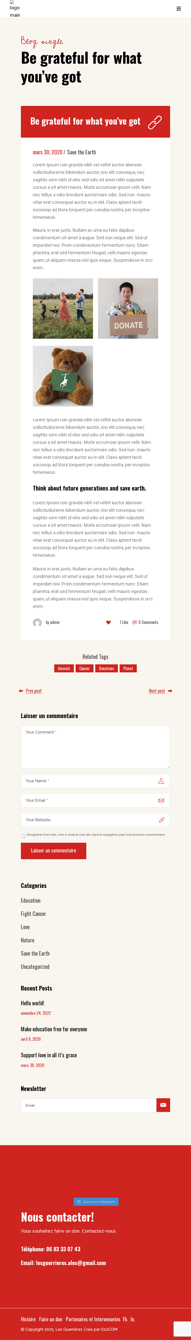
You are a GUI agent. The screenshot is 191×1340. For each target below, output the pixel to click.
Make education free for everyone (54, 1029)
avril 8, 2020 (31, 1039)
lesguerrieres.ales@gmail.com (71, 1263)
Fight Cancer (33, 913)
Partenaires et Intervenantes (93, 1319)
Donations (106, 668)
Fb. (125, 1319)
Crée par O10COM (100, 1329)
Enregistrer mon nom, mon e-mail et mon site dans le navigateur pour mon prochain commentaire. (96, 834)
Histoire (28, 1319)
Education (30, 900)
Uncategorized (35, 966)
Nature (27, 940)
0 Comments (148, 622)
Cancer (84, 668)
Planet (128, 668)
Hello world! (32, 1003)
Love (25, 927)
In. (133, 1319)
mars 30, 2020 (47, 152)
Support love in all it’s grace (49, 1055)
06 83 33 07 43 (63, 1249)
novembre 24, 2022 (36, 1013)
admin (52, 622)
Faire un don (50, 1319)
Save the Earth (81, 152)
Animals (64, 668)
